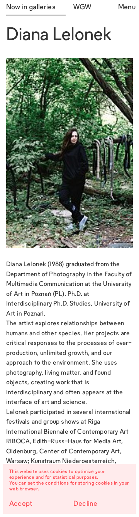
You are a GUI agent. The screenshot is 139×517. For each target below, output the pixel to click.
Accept (20, 504)
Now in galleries (31, 7)
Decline (85, 504)
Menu (125, 7)
